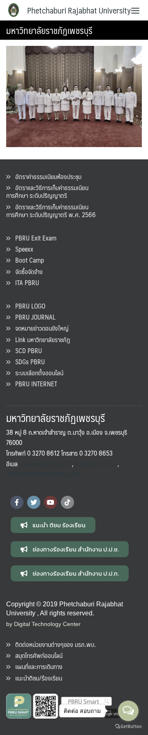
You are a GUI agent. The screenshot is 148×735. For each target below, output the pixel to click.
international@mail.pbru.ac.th (43, 473)
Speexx (21, 248)
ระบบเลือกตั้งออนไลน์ (36, 372)
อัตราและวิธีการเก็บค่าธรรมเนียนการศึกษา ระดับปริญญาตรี (47, 191)
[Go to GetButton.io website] (128, 726)
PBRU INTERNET (33, 383)
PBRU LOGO (27, 305)
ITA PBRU (24, 282)
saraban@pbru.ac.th (46, 463)
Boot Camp (27, 259)
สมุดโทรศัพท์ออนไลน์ (36, 655)
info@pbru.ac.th (95, 463)
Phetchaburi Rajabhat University (79, 10)
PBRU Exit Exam (33, 237)
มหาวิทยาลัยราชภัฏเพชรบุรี (49, 30)
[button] (53, 525)
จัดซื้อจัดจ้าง (26, 271)
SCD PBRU (26, 350)
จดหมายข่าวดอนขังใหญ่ (39, 327)
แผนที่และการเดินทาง (36, 666)
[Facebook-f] (16, 502)
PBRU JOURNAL (33, 316)
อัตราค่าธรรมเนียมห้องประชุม (45, 176)
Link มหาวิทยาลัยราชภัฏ (40, 339)
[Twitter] (33, 502)
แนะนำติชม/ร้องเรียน (36, 677)
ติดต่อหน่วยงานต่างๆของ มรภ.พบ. (53, 644)
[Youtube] (50, 502)
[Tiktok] (67, 502)
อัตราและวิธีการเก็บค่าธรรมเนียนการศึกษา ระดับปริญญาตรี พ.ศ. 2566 (51, 210)
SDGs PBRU (27, 361)
